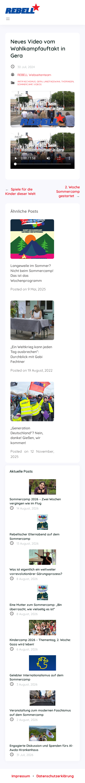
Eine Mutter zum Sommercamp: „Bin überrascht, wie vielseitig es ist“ (36, 607)
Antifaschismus (26, 81)
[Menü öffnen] (7, 19)
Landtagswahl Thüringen (59, 81)
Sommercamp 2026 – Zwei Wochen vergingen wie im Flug (35, 501)
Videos (38, 84)
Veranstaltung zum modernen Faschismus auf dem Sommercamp (40, 712)
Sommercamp (24, 84)
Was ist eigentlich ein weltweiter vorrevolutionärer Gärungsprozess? (36, 571)
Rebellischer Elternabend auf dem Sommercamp (35, 536)
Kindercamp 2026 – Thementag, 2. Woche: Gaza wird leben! (40, 642)
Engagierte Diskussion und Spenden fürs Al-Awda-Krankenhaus (41, 748)
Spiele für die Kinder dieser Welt (20, 191)
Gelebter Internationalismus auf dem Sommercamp (36, 677)
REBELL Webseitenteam (34, 75)
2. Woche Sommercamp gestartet (68, 191)
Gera (39, 81)
